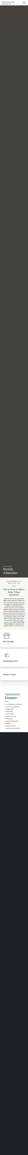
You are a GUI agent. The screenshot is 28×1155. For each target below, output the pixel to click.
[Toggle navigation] (24, 2)
